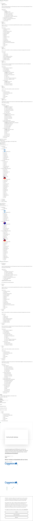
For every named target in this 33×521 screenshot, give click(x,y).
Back (6, 11)
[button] (4, 201)
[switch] (0, 141)
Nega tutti (16, 517)
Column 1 (8, 492)
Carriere (4, 61)
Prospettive (5, 4)
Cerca (1, 394)
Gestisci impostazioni (16, 514)
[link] (4, 0)
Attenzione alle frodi (9, 480)
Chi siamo (4, 99)
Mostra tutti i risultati (3, 409)
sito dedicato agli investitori (11, 453)
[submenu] (5, 263)
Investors (8, 472)
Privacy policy (8, 475)
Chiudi (1, 399)
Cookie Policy (26, 509)
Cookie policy (8, 479)
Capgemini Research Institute (6, 280)
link (2, 4)
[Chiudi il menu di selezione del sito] (5, 203)
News (4, 87)
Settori (7, 467)
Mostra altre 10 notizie (8, 461)
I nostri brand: (7, 485)
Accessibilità (8, 474)
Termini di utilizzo (9, 473)
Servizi (4, 48)
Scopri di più (4, 9)
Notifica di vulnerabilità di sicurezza (11, 476)
